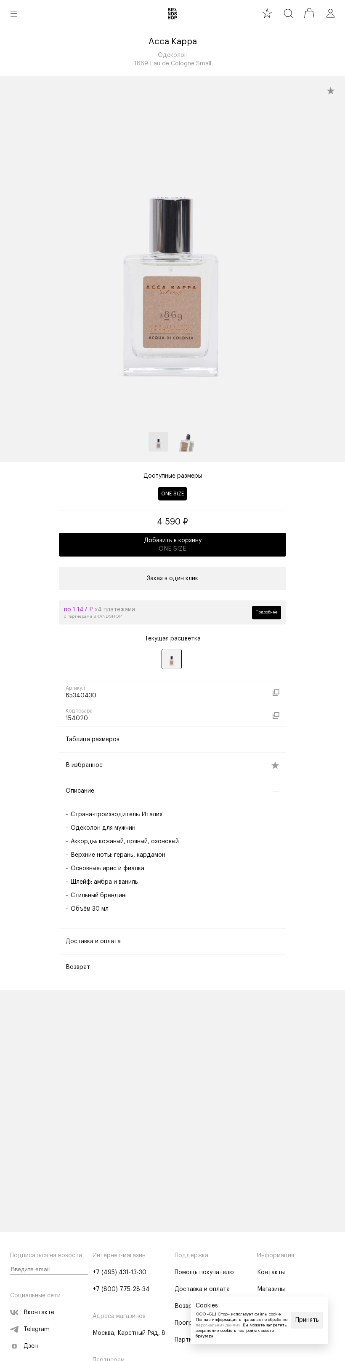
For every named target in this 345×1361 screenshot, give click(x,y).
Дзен (31, 1346)
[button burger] (13, 13)
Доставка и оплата (202, 1289)
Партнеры (189, 1340)
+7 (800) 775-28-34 (121, 1289)
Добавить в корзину (173, 545)
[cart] (309, 13)
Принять (307, 1320)
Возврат (187, 1306)
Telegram (37, 1329)
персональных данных (218, 1325)
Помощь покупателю (204, 1272)
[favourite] (267, 13)
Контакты (271, 1272)
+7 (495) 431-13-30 (119, 1272)
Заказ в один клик (172, 578)
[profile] (330, 13)
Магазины (271, 1289)
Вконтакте (39, 1312)
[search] (288, 13)
